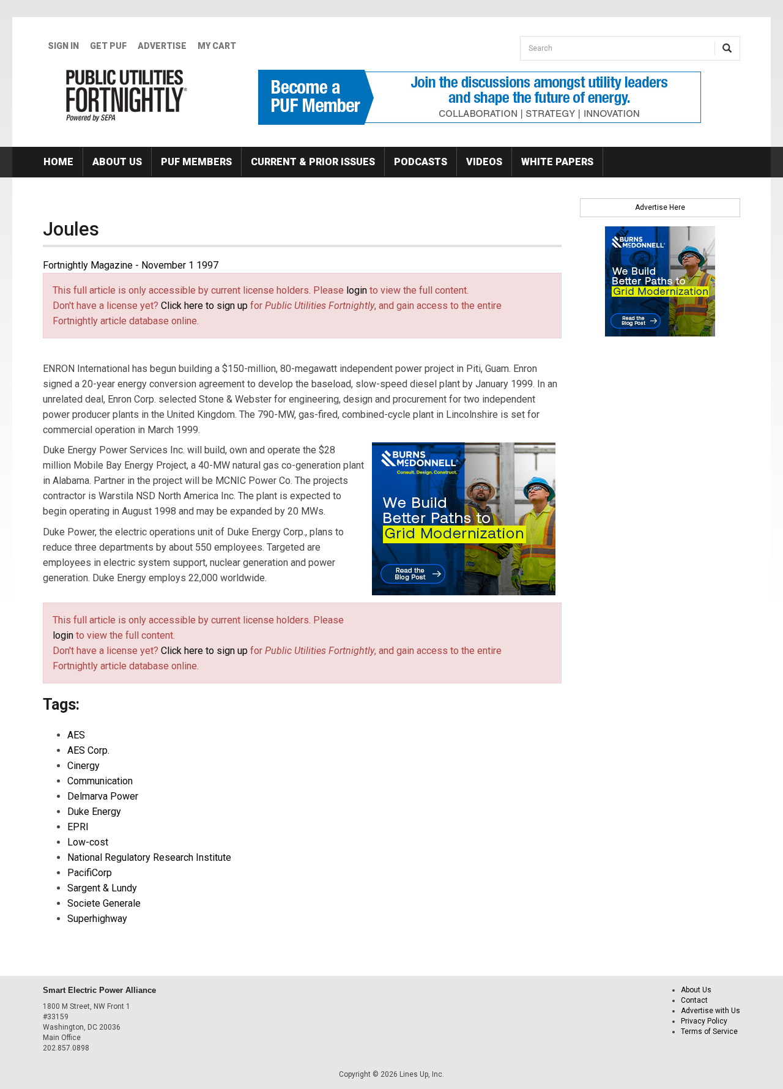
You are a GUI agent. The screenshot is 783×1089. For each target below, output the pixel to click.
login (356, 290)
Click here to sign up (204, 305)
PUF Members (196, 162)
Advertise (162, 46)
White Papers (557, 162)
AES (76, 735)
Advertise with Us (710, 1010)
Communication (100, 781)
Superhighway (97, 918)
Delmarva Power (102, 796)
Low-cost (87, 842)
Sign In (63, 46)
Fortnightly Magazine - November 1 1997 (130, 265)
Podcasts (420, 162)
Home (58, 162)
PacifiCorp (89, 873)
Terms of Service (709, 1031)
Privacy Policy (704, 1021)
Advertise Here (660, 207)
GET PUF (108, 46)
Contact (694, 1000)
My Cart (217, 46)
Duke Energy (94, 811)
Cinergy (83, 765)
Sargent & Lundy (102, 888)
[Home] (127, 95)
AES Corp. (88, 750)
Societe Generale (104, 903)
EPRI (78, 827)
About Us (117, 162)
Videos (484, 162)
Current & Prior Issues (313, 162)
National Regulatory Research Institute (149, 857)
